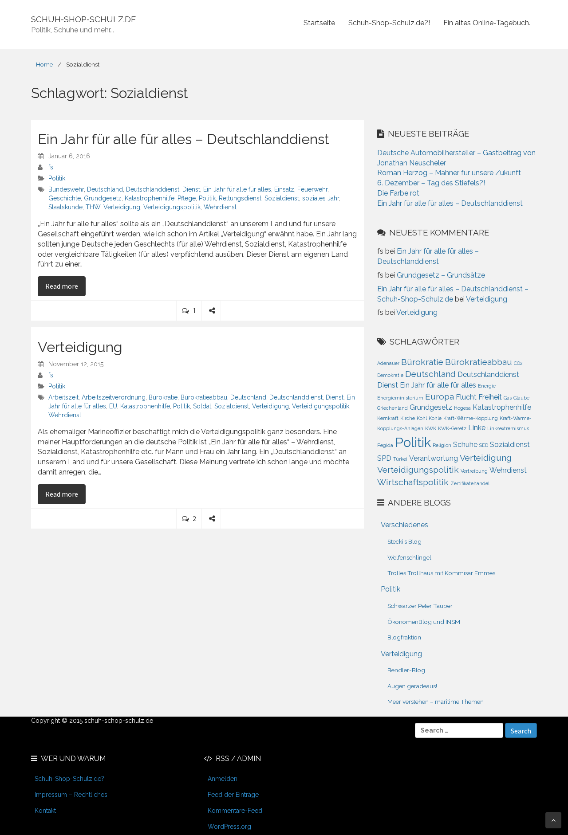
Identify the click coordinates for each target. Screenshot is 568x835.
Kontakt (45, 810)
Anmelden (222, 778)
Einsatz (284, 189)
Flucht (466, 397)
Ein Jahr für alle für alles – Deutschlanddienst (183, 139)
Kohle (435, 418)
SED (483, 445)
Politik (56, 178)
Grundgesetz (103, 198)
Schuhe (465, 444)
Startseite (319, 23)
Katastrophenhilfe (149, 198)
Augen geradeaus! (412, 686)
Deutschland (105, 189)
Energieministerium (400, 397)
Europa (439, 397)
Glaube (521, 397)
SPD (384, 458)
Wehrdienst (220, 207)
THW (93, 207)
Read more (65, 285)
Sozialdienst (281, 198)
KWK (430, 428)
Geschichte (64, 198)
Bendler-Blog (406, 670)
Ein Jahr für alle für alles (237, 189)
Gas (508, 397)
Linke (476, 427)
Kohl (422, 418)
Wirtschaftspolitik (413, 482)
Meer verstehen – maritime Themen (435, 701)
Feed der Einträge (233, 794)
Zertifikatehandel (469, 483)
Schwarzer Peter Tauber (420, 605)
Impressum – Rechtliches (71, 794)
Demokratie (390, 375)
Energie (487, 385)
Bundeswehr (66, 189)
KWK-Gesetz (452, 428)
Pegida (385, 445)
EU (113, 406)
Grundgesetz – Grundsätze (441, 275)
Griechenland (392, 408)
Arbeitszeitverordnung (114, 397)
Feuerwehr (312, 189)
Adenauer (388, 363)
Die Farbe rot (398, 193)
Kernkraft (387, 418)
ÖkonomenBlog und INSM (423, 621)
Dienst (191, 189)
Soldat (202, 406)
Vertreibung (474, 471)
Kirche (407, 418)
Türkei (400, 459)
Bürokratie (163, 397)
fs (50, 167)
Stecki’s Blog (404, 541)
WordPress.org (229, 826)
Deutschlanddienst (152, 189)
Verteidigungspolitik (172, 207)
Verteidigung (121, 207)
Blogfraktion (404, 637)
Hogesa (462, 408)
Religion (442, 445)
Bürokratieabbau (204, 397)
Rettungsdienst (240, 198)
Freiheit (490, 397)
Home (44, 64)
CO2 (518, 363)
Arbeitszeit (63, 397)
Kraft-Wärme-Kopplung (470, 418)
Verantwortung (433, 458)
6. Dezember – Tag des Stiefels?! (431, 183)
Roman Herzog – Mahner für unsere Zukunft (449, 173)
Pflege (187, 198)
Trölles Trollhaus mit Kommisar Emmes (441, 572)
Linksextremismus (508, 428)
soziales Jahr (320, 198)
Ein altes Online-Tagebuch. (486, 23)
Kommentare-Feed (235, 810)
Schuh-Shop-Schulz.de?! (389, 23)
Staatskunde (65, 207)
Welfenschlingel (409, 557)
